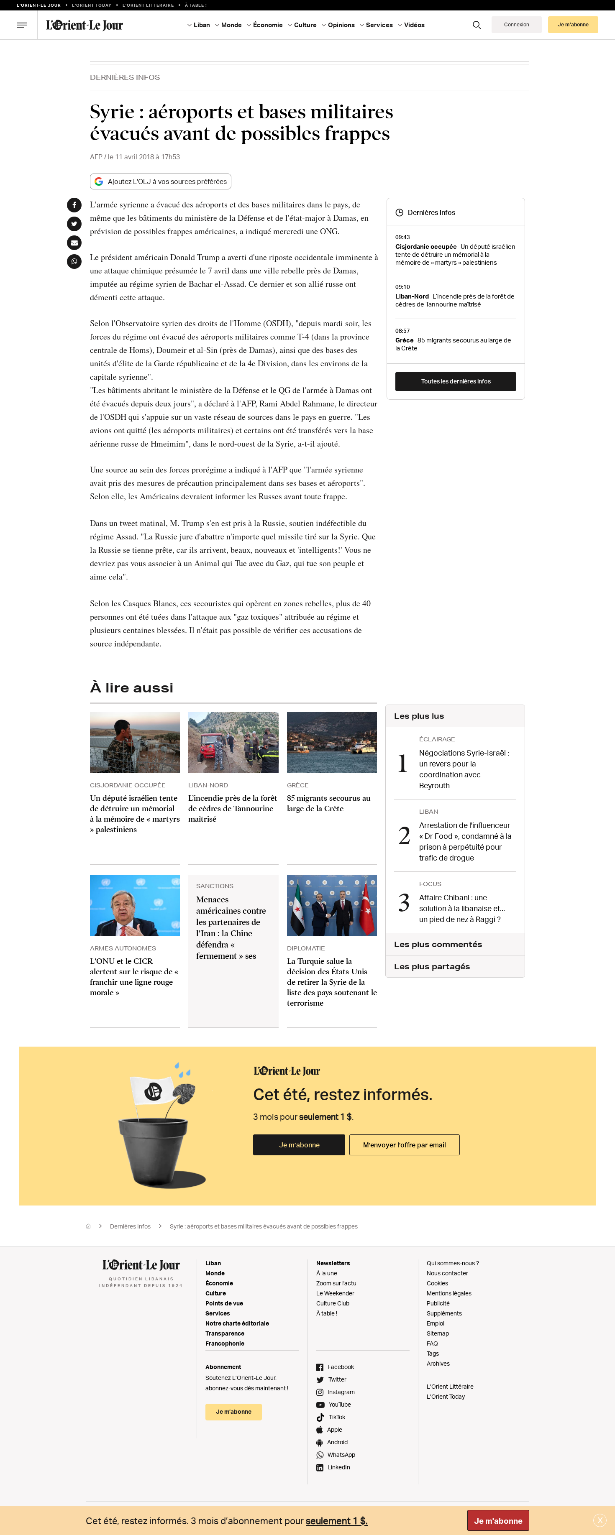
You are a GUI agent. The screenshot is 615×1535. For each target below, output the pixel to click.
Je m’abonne (299, 1145)
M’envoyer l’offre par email (404, 1145)
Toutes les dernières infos (456, 381)
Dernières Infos (125, 77)
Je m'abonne (498, 1521)
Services (217, 1313)
